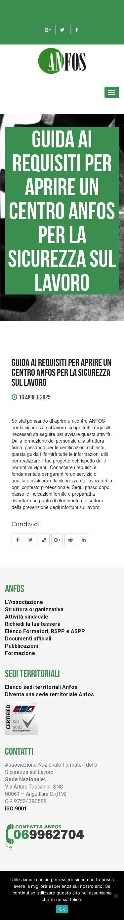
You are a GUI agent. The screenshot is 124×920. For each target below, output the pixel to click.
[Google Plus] (47, 29)
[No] (115, 895)
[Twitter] (62, 29)
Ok (62, 909)
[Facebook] (76, 29)
